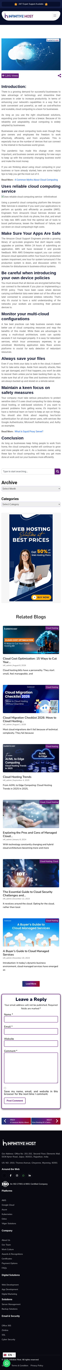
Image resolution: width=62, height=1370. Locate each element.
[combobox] (28, 471)
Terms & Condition (20, 1365)
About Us (6, 1240)
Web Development (10, 1285)
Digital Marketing (9, 1294)
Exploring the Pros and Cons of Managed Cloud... (30, 834)
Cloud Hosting (52, 628)
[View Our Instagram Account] (17, 1175)
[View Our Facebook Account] (10, 1175)
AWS (4, 1200)
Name (8, 1014)
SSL (3, 1335)
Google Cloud (8, 1205)
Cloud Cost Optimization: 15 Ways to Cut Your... (30, 660)
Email (8, 1026)
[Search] (58, 471)
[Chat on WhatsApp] (6, 1363)
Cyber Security (8, 1339)
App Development (10, 1289)
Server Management (11, 1304)
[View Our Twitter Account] (4, 1175)
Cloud (42, 802)
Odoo (4, 1219)
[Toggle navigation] (55, 15)
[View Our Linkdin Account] (29, 1175)
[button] (31, 984)
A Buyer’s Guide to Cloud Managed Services (26, 953)
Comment (10, 1051)
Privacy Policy (37, 1365)
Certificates (7, 1258)
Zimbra (5, 1330)
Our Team (6, 1245)
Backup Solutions (9, 1309)
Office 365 (6, 1325)
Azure (4, 1209)
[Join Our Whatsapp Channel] (23, 1175)
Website (9, 1038)
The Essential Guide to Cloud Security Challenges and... (27, 893)
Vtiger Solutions (9, 1223)
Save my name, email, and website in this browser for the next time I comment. (31, 1092)
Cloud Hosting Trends (17, 777)
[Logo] (31, 1142)
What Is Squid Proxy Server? (29, 431)
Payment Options (9, 1263)
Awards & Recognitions (12, 1254)
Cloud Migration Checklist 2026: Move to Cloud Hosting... (29, 719)
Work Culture (8, 1249)
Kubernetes (7, 1214)
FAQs (4, 1268)
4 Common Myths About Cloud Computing (36, 179)
